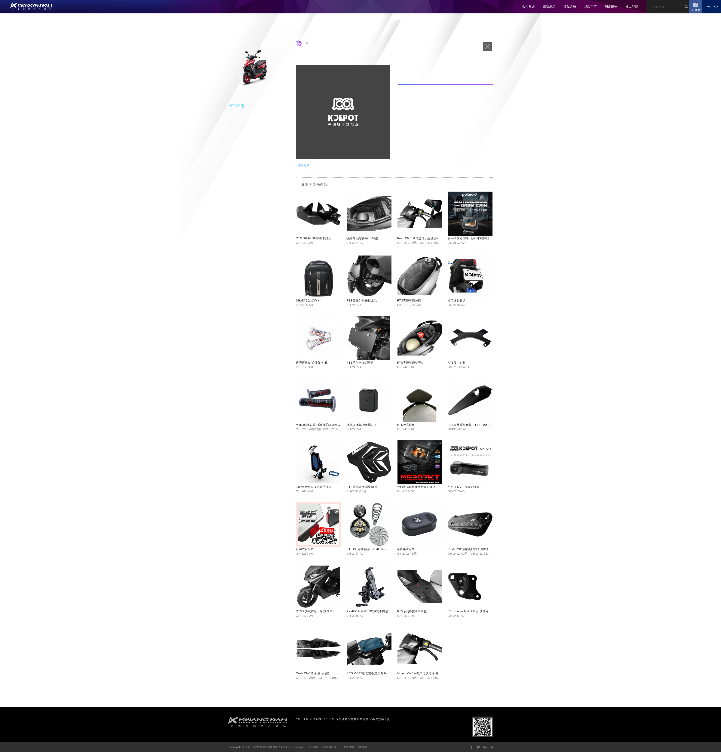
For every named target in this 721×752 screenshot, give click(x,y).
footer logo (257, 722)
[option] (343, 112)
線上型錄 (632, 6)
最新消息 (549, 6)
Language (711, 6)
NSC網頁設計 (328, 747)
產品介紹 (570, 6)
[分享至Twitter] (491, 747)
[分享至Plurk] (478, 747)
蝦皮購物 (611, 6)
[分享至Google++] (485, 747)
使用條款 (362, 746)
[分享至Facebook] (471, 747)
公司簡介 (528, 6)
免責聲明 (349, 746)
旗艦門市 (590, 6)
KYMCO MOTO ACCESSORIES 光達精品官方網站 (31, 6)
